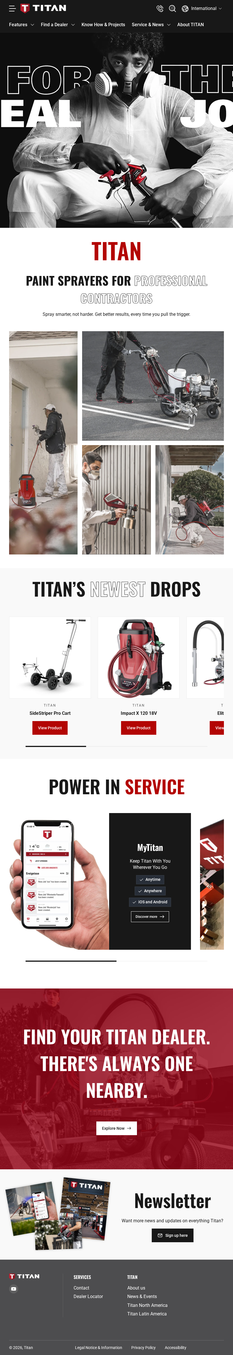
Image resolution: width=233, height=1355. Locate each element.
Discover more (146, 917)
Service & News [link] (148, 24)
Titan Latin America (147, 1314)
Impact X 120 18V (139, 713)
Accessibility (175, 1347)
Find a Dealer (54, 24)
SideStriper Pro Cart (50, 713)
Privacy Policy (143, 1347)
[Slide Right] (212, 675)
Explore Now (113, 1128)
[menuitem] (98, 1288)
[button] (172, 8)
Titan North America (147, 1305)
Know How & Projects (103, 24)
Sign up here (176, 1235)
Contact (81, 1288)
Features (18, 24)
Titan (28, 1347)
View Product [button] (50, 728)
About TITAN (190, 24)
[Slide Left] (20, 881)
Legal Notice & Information (98, 1347)
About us (136, 1288)
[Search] (172, 8)
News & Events (142, 1296)
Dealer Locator (88, 1296)
